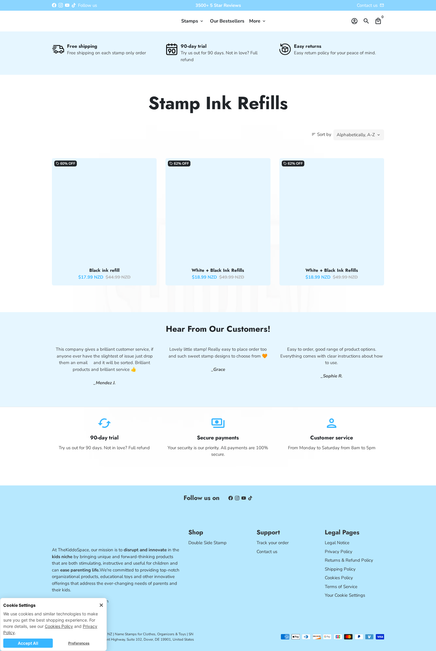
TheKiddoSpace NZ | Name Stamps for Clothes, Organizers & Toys (134, 634)
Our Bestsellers (227, 21)
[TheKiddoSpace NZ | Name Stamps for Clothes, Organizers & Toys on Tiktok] (73, 5)
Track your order (273, 543)
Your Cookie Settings (345, 595)
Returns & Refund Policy (349, 560)
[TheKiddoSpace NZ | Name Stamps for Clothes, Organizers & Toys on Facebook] (54, 5)
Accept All (28, 643)
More (257, 21)
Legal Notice (337, 543)
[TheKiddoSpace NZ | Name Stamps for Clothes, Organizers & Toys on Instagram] (60, 5)
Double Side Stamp (207, 543)
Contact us (267, 552)
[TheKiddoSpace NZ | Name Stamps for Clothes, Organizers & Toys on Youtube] (67, 5)
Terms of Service (341, 587)
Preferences (79, 643)
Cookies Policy (59, 626)
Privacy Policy (338, 552)
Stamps (192, 21)
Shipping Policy (340, 569)
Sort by (321, 134)
